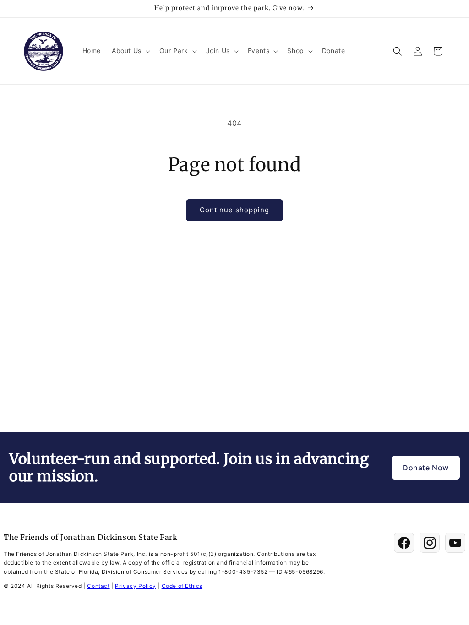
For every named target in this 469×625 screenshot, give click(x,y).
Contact (98, 585)
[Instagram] (430, 543)
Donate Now (426, 467)
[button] (130, 50)
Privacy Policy (135, 585)
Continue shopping (234, 209)
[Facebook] (404, 543)
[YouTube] (455, 543)
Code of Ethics (182, 585)
